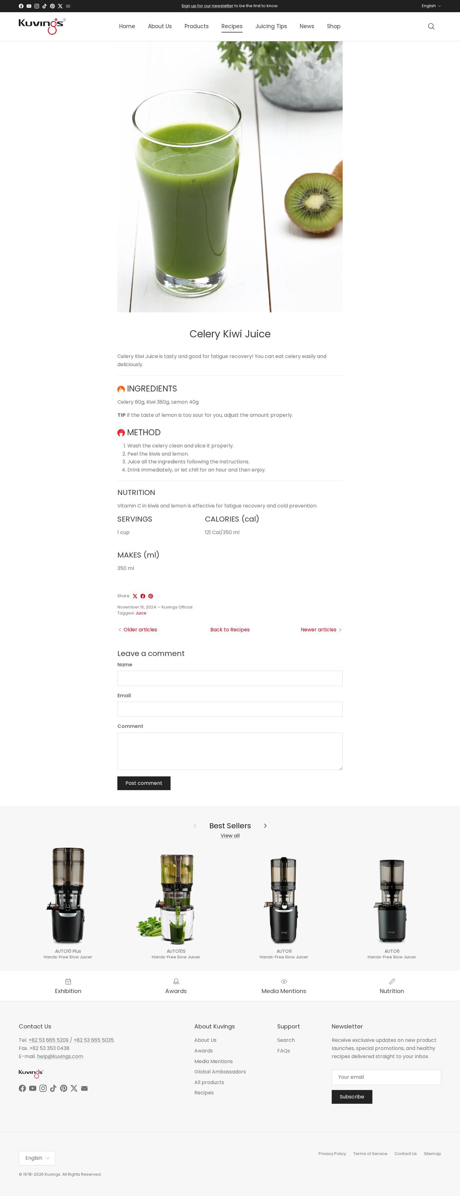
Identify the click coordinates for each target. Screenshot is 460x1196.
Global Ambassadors (220, 1071)
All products (209, 1082)
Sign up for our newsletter (207, 6)
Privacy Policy (332, 1154)
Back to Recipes (230, 629)
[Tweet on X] (135, 596)
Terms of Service (370, 1154)
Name (124, 664)
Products (197, 26)
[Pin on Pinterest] (150, 596)
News (307, 26)
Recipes (232, 26)
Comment (130, 726)
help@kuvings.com (60, 1056)
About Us (160, 26)
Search (286, 1040)
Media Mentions (213, 1061)
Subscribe (352, 1096)
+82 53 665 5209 (48, 1040)
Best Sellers (230, 825)
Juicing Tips (271, 26)
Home (127, 26)
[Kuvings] (42, 26)
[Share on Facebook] (143, 596)
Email (124, 695)
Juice (140, 613)
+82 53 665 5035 (94, 1040)
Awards (203, 1050)
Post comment (143, 783)
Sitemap (432, 1154)
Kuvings (52, 1174)
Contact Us (406, 1154)
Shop (333, 26)
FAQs (283, 1050)
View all (230, 835)
